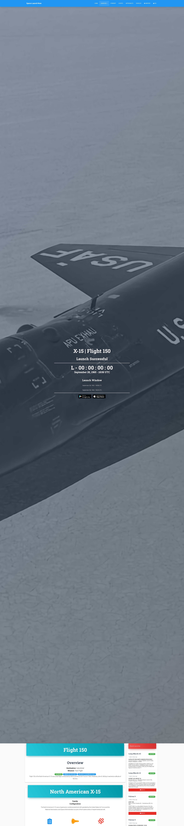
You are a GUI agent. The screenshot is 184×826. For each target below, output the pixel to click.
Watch (143, 790)
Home (96, 3)
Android (147, 3)
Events (121, 3)
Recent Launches (135, 746)
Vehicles (138, 3)
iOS (155, 3)
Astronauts (129, 3)
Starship (113, 3)
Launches (104, 3)
